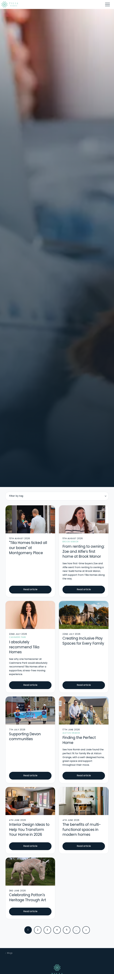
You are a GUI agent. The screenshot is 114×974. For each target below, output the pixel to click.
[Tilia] (9, 4)
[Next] (86, 930)
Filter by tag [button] (16, 496)
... (76, 930)
